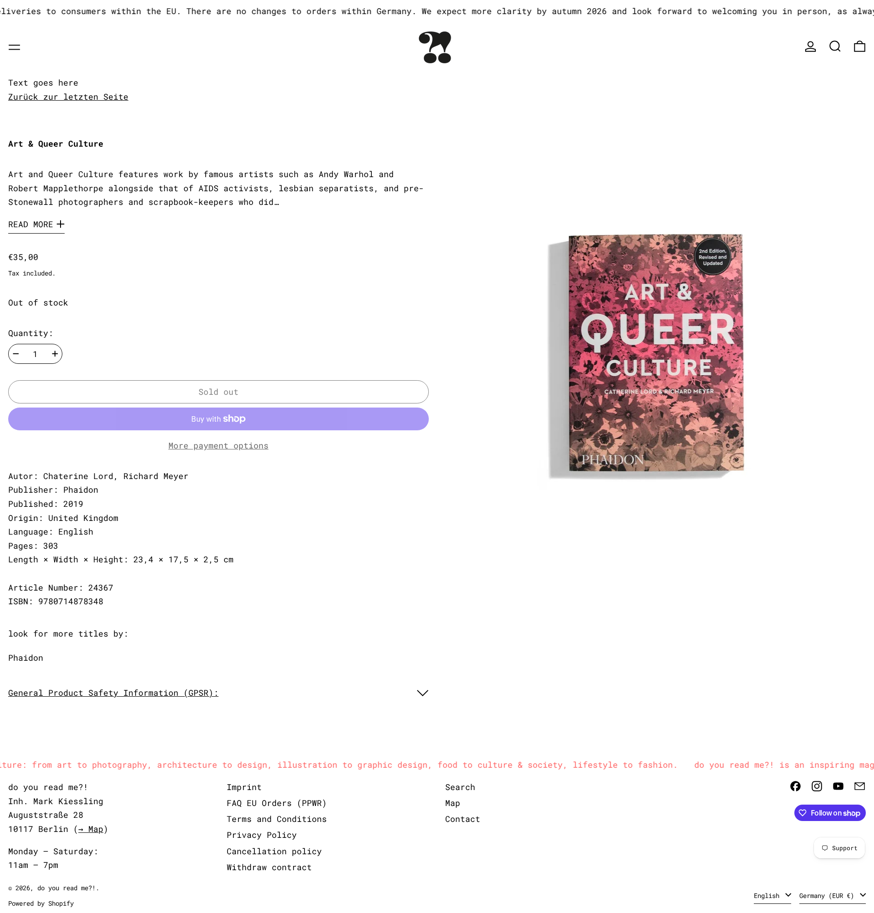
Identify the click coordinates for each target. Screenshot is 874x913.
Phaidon (25, 657)
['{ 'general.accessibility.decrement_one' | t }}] (16, 354)
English (768, 895)
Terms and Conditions (277, 818)
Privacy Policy (262, 834)
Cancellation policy (274, 851)
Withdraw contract (269, 867)
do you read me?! (66, 887)
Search (460, 786)
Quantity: (30, 332)
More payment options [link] (218, 445)
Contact (462, 818)
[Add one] (55, 354)
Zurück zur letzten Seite (68, 96)
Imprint (244, 786)
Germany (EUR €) (828, 895)
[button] (835, 46)
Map (452, 802)
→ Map (90, 828)
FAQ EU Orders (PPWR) (277, 802)
